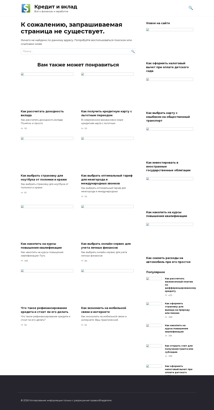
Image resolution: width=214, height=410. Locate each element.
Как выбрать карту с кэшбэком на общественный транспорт (168, 116)
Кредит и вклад (55, 7)
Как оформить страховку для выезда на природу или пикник (177, 308)
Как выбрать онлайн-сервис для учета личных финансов (106, 245)
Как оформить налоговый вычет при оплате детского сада (167, 67)
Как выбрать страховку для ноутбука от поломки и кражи (44, 177)
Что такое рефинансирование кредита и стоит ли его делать (44, 309)
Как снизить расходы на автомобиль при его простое (168, 260)
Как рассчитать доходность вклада (42, 113)
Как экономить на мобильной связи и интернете (103, 309)
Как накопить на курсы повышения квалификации (41, 245)
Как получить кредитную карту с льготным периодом (106, 113)
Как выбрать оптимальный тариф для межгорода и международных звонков (107, 179)
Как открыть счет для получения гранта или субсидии (179, 348)
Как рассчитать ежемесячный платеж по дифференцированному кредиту (180, 285)
